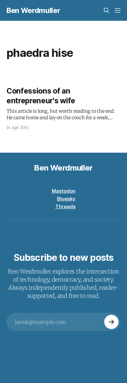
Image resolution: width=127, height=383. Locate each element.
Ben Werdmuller (33, 10)
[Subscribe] (111, 322)
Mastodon (64, 191)
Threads (65, 206)
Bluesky (66, 199)
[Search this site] (106, 10)
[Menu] (117, 10)
